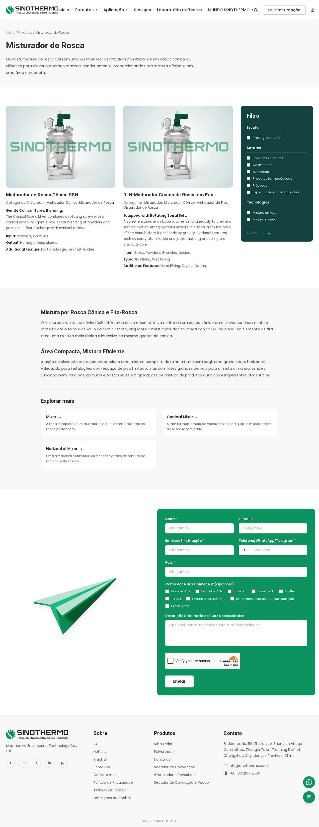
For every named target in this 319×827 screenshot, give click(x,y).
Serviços (142, 10)
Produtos (86, 10)
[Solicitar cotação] (309, 797)
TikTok (176, 598)
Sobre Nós (102, 767)
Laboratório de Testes (179, 10)
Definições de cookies (112, 797)
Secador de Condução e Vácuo (181, 782)
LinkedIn (240, 591)
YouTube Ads (212, 591)
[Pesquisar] (255, 10)
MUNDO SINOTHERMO (230, 10)
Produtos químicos (268, 158)
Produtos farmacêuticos (272, 178)
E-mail (246, 519)
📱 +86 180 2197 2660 (242, 773)
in (49, 763)
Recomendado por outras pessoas (265, 598)
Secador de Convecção (174, 767)
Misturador (163, 743)
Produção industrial (268, 137)
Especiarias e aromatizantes (276, 192)
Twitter (290, 591)
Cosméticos (262, 164)
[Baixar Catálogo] (313, 10)
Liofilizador (163, 759)
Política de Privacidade (113, 782)
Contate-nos (104, 774)
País (170, 562)
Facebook (265, 591)
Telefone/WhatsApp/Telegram (267, 540)
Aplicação (115, 10)
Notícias (100, 751)
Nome (171, 519)
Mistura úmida (264, 212)
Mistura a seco (264, 219)
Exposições (180, 606)
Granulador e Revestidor (175, 774)
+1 (245, 550)
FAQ (96, 743)
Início (63, 10)
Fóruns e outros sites (208, 598)
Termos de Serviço (109, 790)
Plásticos (260, 185)
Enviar (179, 681)
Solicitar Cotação (284, 9)
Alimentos (261, 171)
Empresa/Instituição (184, 540)
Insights (100, 759)
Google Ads (180, 591)
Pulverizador (164, 751)
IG (23, 763)
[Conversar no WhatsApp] (309, 782)
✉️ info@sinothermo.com (246, 765)
